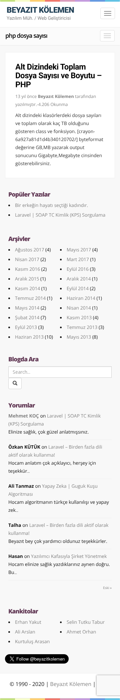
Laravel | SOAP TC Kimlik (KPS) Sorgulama (60, 215)
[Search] (15, 383)
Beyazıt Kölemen (71, 684)
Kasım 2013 (79, 318)
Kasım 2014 (27, 288)
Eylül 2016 (78, 269)
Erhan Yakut (28, 622)
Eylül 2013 (26, 327)
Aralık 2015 (27, 279)
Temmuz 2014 (30, 298)
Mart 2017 (78, 259)
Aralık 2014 (79, 279)
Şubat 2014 (27, 318)
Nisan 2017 (27, 259)
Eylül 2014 (78, 288)
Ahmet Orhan (81, 632)
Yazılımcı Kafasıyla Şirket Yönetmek (69, 556)
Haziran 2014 (81, 298)
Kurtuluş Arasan (32, 641)
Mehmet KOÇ (23, 416)
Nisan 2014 (79, 308)
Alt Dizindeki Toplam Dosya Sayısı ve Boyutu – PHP (58, 75)
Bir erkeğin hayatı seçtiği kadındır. (51, 205)
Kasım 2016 (27, 269)
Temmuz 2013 (82, 327)
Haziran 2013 (29, 337)
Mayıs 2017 (79, 250)
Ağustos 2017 (29, 250)
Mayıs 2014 (27, 308)
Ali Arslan (25, 632)
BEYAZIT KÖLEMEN (40, 13)
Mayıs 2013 (79, 337)
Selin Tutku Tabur (86, 622)
